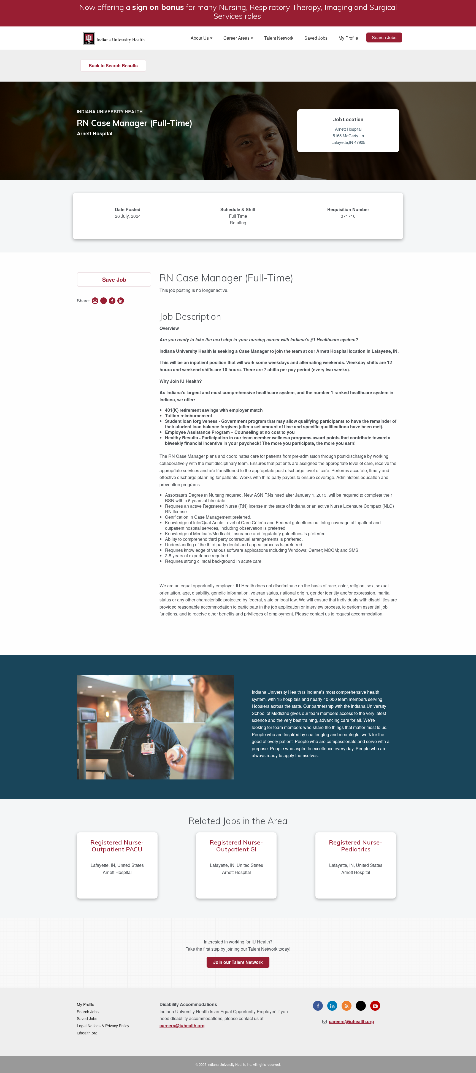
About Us (200, 38)
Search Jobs (384, 37)
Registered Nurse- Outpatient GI (236, 845)
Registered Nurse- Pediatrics (355, 845)
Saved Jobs (316, 38)
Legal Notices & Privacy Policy (103, 1025)
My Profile (348, 38)
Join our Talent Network (238, 962)
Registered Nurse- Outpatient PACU (117, 845)
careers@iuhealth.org (182, 1025)
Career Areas (237, 38)
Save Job (114, 279)
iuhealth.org (87, 1033)
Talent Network (278, 38)
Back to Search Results (113, 65)
